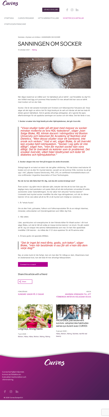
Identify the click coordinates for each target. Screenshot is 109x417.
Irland (67, 410)
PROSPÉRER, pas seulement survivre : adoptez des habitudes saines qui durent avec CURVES (72, 323)
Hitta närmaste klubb (48, 18)
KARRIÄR (5, 409)
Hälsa (26, 336)
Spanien (69, 413)
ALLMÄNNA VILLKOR (36, 409)
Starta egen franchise (15, 24)
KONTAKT (6, 406)
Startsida (9, 18)
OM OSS (5, 412)
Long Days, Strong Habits (30, 329)
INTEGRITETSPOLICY (36, 406)
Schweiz (57, 416)
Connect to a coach (28, 264)
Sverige (64, 416)
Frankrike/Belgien (60, 413)
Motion (20, 336)
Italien (76, 413)
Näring (34, 50)
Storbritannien (59, 410)
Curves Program (26, 18)
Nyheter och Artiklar (73, 18)
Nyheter (75, 334)
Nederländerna (73, 416)
